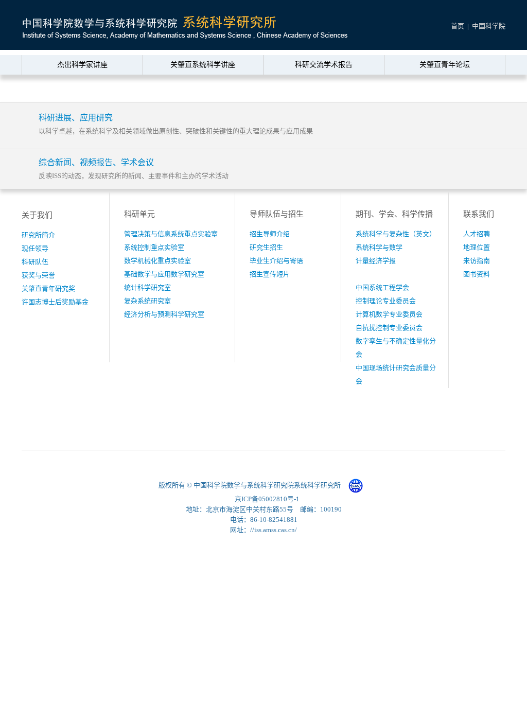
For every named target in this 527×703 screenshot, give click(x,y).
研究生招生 (266, 247)
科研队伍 (35, 262)
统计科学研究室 (147, 287)
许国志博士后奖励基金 (55, 302)
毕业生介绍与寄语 (276, 261)
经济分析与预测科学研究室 (164, 314)
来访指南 (476, 261)
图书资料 (476, 274)
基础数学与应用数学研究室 (164, 274)
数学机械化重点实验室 (157, 261)
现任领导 (35, 248)
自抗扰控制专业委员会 (389, 327)
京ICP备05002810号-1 (267, 499)
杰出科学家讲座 (82, 64)
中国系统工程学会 (382, 287)
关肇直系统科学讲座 (202, 64)
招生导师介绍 (270, 234)
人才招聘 (476, 234)
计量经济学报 (376, 261)
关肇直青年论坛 (444, 64)
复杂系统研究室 (147, 301)
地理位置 (476, 247)
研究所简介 (38, 235)
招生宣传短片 (270, 274)
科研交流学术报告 (324, 64)
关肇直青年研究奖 (48, 288)
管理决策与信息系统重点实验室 (171, 234)
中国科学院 (488, 26)
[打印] (478, 89)
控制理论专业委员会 (386, 301)
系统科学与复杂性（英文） (396, 234)
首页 (457, 26)
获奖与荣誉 (38, 275)
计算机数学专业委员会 (389, 314)
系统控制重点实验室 (154, 247)
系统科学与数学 (379, 247)
